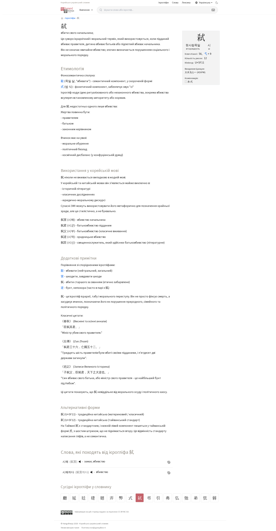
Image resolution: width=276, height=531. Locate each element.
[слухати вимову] (80, 461)
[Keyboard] (213, 10)
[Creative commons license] (66, 512)
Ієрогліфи (163, 2)
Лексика (186, 2)
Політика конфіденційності (93, 527)
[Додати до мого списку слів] (168, 462)
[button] (80, 461)
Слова (175, 2)
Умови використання (70, 527)
